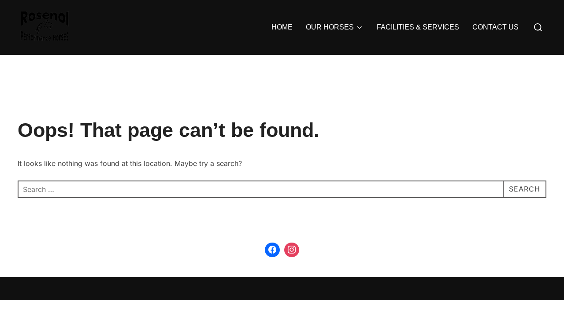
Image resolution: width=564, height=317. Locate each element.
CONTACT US (495, 27)
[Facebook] (272, 250)
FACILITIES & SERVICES (418, 27)
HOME (282, 27)
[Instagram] (291, 250)
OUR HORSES (330, 27)
